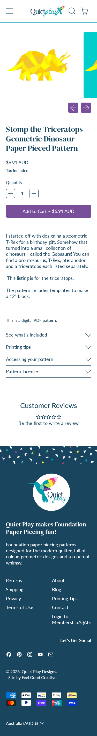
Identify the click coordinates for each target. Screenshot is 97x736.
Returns (14, 580)
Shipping (14, 589)
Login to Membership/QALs (71, 619)
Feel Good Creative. (39, 677)
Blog (56, 589)
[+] (34, 193)
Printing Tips (65, 598)
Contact (60, 607)
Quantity (14, 182)
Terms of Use (19, 607)
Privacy (13, 598)
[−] (10, 193)
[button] (72, 11)
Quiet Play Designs (39, 671)
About (58, 580)
